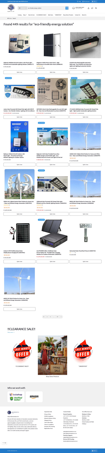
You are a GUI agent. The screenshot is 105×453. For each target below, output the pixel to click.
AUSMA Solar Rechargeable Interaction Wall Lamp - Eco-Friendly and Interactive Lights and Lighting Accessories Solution (81, 64)
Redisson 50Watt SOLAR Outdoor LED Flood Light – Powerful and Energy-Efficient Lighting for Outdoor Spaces (14, 155)
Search (14, 18)
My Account (87, 1)
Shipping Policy (48, 420)
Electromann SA (14, 450)
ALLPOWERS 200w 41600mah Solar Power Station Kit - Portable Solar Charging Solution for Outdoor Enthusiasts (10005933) (49, 252)
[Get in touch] (92, 8)
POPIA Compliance (48, 416)
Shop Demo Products (52, 376)
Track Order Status (48, 422)
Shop (24, 15)
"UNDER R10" (83, 366)
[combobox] (48, 8)
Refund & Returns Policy (50, 418)
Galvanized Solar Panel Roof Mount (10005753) (83, 251)
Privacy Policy (47, 414)
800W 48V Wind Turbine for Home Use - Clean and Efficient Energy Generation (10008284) (82, 202)
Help (80, 1)
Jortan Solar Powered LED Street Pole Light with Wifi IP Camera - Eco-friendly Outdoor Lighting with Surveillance (19, 110)
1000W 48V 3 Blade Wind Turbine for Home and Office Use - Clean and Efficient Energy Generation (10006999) (85, 154)
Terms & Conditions (49, 424)
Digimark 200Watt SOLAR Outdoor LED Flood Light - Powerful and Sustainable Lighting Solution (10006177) (19, 63)
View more (10, 332)
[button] (96, 8)
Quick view (19, 72)
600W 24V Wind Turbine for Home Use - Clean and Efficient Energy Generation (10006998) (16, 299)
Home (10, 18)
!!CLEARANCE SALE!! (22, 366)
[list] (53, 396)
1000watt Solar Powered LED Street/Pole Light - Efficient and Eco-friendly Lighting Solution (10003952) (51, 202)
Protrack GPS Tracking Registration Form (49, 427)
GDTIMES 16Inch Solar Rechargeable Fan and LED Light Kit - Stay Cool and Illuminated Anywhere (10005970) (52, 110)
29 (57, 316)
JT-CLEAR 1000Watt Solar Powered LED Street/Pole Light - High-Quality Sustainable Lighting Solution (84, 110)
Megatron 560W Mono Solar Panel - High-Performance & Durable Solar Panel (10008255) (49, 63)
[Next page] (61, 316)
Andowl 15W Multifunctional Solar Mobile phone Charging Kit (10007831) (14, 251)
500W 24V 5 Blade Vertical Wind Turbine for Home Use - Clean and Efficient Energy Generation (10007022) (19, 202)
